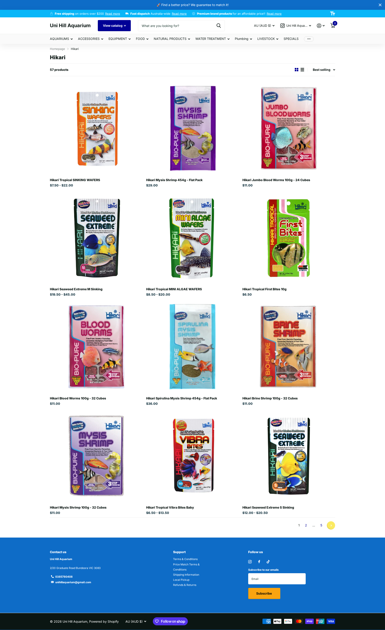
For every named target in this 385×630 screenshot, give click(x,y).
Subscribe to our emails (263, 569)
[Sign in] (321, 26)
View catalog (113, 25)
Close (380, 5)
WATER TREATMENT (210, 39)
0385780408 (64, 576)
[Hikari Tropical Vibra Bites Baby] (192, 455)
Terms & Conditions (185, 559)
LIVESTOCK (266, 39)
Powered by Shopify (104, 621)
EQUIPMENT (118, 39)
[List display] (302, 70)
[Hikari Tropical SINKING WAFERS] (96, 128)
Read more (112, 13)
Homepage (57, 49)
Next (331, 525)
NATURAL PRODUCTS (170, 39)
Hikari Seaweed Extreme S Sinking (268, 507)
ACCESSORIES (89, 39)
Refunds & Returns (184, 585)
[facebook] (259, 561)
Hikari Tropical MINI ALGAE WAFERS (174, 289)
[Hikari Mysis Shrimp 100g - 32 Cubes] (96, 455)
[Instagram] (250, 561)
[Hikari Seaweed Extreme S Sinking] (288, 455)
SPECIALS (291, 39)
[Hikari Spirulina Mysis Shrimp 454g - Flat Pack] (192, 346)
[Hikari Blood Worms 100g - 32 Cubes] (96, 346)
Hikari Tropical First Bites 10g (264, 289)
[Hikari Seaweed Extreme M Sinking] (96, 237)
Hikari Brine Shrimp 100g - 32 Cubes (270, 398)
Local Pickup (181, 579)
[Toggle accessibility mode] (332, 13)
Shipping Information (186, 574)
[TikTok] (268, 561)
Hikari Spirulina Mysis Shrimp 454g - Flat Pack (181, 398)
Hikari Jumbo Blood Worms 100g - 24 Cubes (276, 180)
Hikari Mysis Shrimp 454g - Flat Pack (174, 180)
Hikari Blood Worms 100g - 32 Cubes (78, 398)
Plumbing (241, 39)
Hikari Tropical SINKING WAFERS (75, 180)
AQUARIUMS (59, 39)
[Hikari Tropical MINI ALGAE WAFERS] (192, 237)
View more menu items (309, 39)
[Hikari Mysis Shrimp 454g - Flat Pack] (192, 128)
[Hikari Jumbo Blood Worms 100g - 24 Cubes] (288, 128)
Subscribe (264, 593)
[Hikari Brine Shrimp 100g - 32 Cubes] (288, 346)
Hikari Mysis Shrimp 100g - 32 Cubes (78, 507)
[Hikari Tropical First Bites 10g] (288, 237)
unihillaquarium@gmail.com (73, 582)
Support (179, 552)
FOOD (140, 39)
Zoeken (219, 25)
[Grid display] (296, 70)
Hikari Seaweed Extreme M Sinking (76, 289)
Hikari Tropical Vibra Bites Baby (170, 507)
